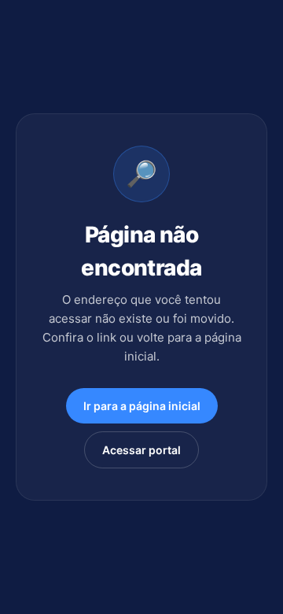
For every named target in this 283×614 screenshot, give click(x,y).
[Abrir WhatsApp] (245, 574)
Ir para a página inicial (141, 405)
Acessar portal (141, 450)
